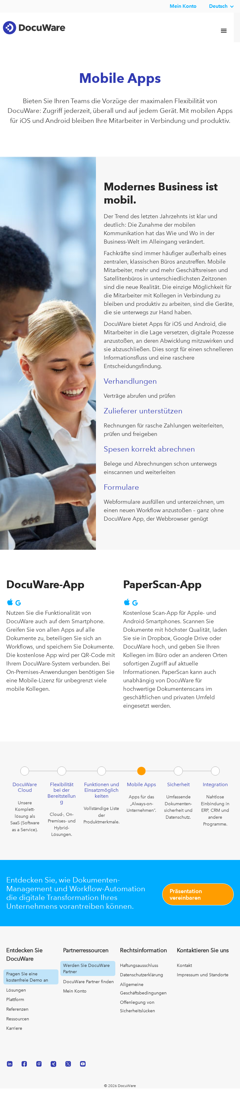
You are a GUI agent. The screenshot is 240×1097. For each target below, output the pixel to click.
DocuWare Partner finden (88, 990)
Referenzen (17, 1017)
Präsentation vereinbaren (186, 903)
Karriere (14, 1036)
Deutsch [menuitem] (218, 6)
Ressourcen (17, 1027)
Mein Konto (183, 6)
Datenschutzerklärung (141, 983)
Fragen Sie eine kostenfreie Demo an (27, 985)
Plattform (15, 1008)
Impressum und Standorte (202, 983)
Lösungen (16, 998)
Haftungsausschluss (139, 974)
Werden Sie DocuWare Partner (86, 977)
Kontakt (184, 974)
